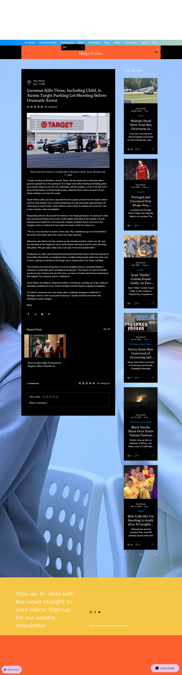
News (29, 305)
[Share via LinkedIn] (42, 314)
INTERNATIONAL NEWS (141, 344)
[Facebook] (160, 51)
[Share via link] (49, 314)
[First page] (126, 554)
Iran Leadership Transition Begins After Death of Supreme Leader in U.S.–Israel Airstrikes (44, 364)
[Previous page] (133, 554)
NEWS (141, 116)
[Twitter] (165, 51)
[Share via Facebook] (28, 314)
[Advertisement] (85, 20)
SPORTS (141, 192)
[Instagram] (90, 612)
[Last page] (155, 554)
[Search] (158, 49)
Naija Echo (91, 53)
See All (107, 329)
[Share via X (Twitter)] (35, 314)
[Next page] (148, 554)
